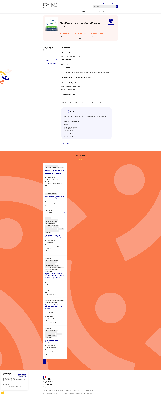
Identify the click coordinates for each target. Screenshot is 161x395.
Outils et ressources (53, 11)
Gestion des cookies (77, 390)
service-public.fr (104, 382)
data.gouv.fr (113, 382)
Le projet (45, 11)
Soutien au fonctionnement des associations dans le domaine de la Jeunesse (54, 172)
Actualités (115, 3)
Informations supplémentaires (48, 59)
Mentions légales (68, 390)
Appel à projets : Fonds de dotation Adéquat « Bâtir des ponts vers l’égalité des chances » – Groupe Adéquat (54, 276)
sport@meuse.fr (71, 136)
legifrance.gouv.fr (84, 382)
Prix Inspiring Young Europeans (51, 341)
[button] (44, 360)
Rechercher (117, 6)
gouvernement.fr (94, 382)
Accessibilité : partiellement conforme (56, 390)
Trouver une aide (64, 11)
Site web (110, 24)
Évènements (107, 3)
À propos (46, 56)
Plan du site (45, 390)
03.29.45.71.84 (70, 133)
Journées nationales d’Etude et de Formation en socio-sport (82, 11)
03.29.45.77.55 (70, 130)
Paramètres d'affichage (89, 390)
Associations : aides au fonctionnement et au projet (54, 236)
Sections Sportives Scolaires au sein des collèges (54, 197)
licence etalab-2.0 (87, 393)
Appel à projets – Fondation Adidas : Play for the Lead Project (54, 306)
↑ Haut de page (65, 143)
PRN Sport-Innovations (103, 11)
